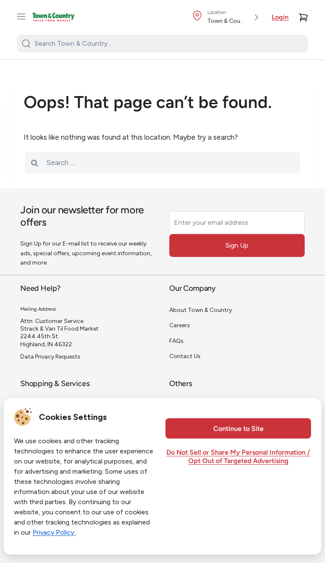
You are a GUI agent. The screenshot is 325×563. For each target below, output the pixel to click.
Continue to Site (238, 429)
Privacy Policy (54, 532)
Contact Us (185, 356)
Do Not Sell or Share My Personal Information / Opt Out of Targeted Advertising (238, 457)
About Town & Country (200, 310)
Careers (179, 325)
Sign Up (237, 245)
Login (280, 17)
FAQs (176, 341)
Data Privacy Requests (50, 356)
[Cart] (303, 17)
